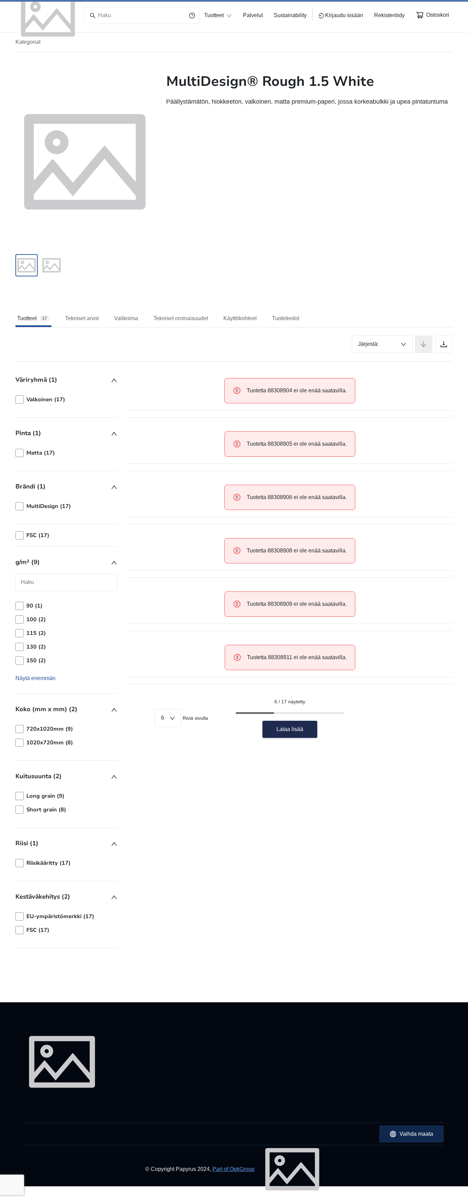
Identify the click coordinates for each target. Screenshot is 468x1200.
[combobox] (382, 344)
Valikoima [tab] (126, 318)
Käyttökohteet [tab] (240, 318)
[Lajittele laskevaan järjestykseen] (423, 344)
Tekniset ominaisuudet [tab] (180, 318)
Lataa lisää (289, 729)
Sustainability (290, 15)
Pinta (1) (28, 433)
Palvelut (253, 15)
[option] (66, 399)
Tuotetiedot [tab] (285, 318)
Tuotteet (214, 15)
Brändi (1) (30, 486)
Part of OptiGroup (233, 1169)
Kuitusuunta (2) (38, 776)
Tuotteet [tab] (32, 318)
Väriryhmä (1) (36, 380)
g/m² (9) (27, 562)
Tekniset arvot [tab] (82, 318)
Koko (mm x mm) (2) (46, 709)
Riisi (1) (26, 843)
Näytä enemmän (35, 678)
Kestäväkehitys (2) (42, 896)
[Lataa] (444, 344)
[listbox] (66, 399)
